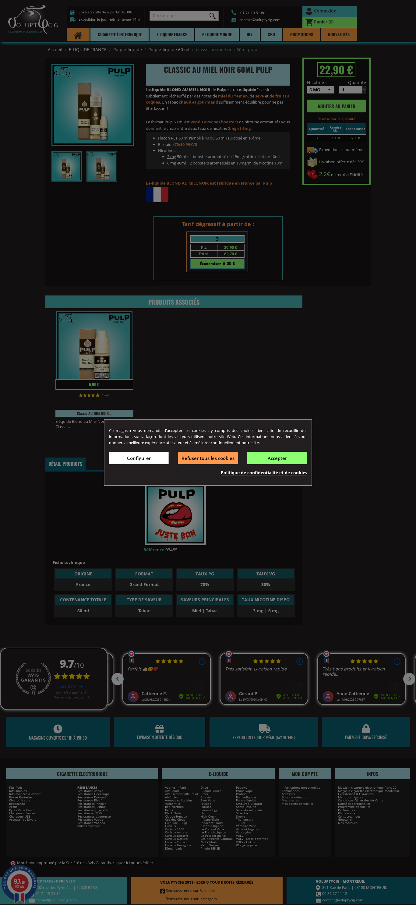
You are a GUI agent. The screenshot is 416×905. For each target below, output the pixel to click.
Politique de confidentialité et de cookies (264, 472)
